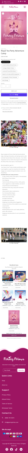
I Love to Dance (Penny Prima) (9, 65)
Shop (3, 380)
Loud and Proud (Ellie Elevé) (9, 71)
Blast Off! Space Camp (20, 283)
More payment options (14, 98)
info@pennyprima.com (9, 2)
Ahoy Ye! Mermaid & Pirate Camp (8, 283)
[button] (2, 6)
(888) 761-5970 (7, 1)
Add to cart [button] (14, 335)
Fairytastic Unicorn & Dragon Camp (8, 303)
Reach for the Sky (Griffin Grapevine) (10, 74)
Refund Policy (6, 399)
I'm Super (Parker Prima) (8, 68)
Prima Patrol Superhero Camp (20, 303)
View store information (8, 111)
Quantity (2, 83)
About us (4, 385)
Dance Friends (5, 62)
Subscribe (21, 370)
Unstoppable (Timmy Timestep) (9, 77)
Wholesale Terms (7, 408)
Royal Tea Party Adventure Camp (14, 326)
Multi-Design (5, 80)
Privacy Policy (6, 395)
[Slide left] (11, 47)
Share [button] (3, 258)
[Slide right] (16, 47)
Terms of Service (7, 403)
